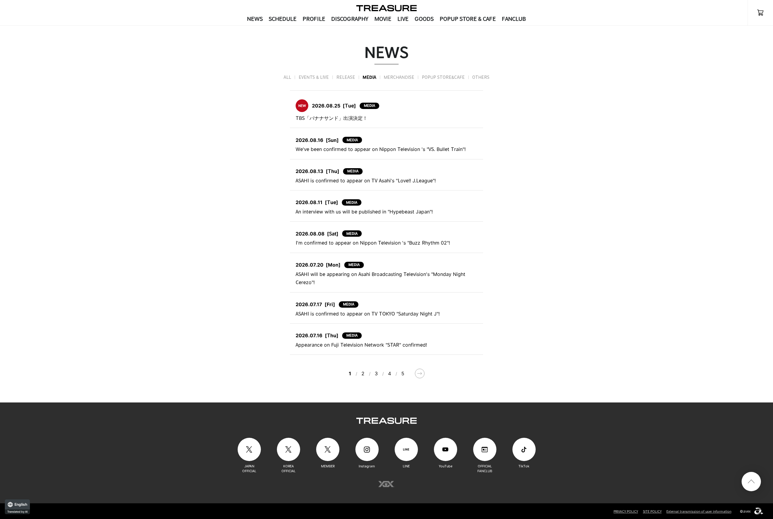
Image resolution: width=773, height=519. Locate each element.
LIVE (403, 19)
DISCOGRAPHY (349, 19)
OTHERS (480, 77)
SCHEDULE (283, 19)
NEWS (255, 19)
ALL (287, 77)
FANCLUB (514, 19)
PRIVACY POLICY (626, 511)
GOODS (424, 19)
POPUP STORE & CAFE (468, 19)
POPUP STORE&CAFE (443, 77)
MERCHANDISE (399, 77)
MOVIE (382, 19)
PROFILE (314, 19)
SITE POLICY (652, 511)
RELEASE (345, 77)
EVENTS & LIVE (314, 77)
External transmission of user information (698, 511)
